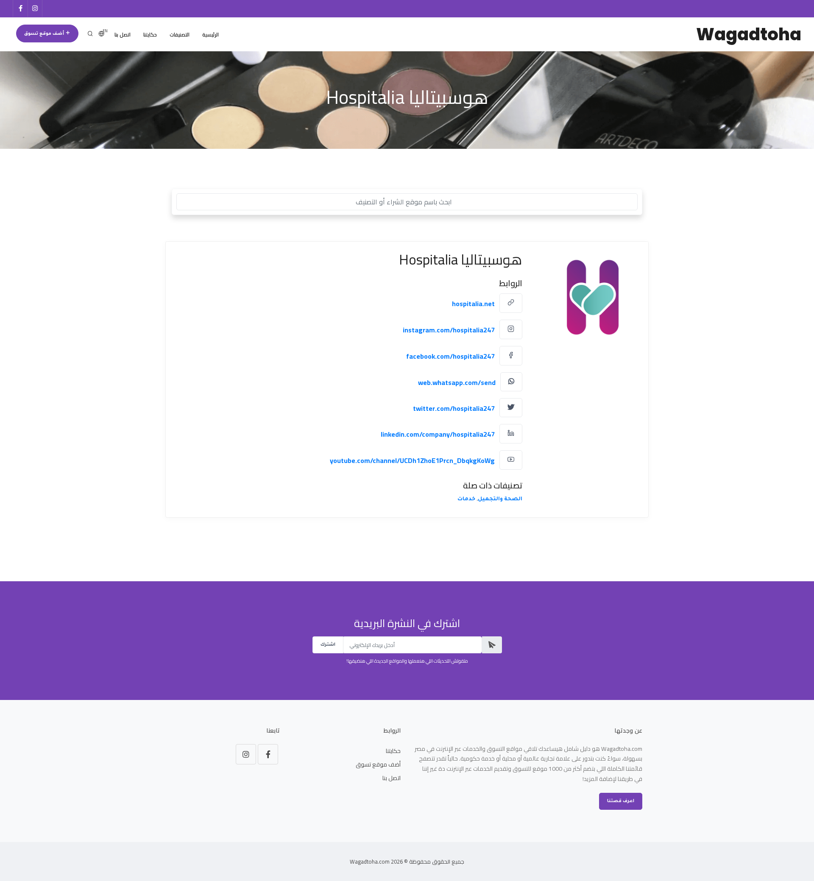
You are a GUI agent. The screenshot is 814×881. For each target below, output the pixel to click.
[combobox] (407, 201)
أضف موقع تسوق (44, 33)
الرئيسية (210, 34)
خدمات (466, 499)
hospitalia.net (473, 303)
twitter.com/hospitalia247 (454, 407)
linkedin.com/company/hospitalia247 (438, 434)
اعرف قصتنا (620, 801)
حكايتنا (150, 34)
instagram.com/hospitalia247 (449, 329)
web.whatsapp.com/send (457, 382)
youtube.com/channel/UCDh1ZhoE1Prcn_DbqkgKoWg (412, 460)
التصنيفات (180, 34)
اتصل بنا (122, 34)
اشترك (328, 644)
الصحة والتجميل (500, 499)
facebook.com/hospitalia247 (450, 356)
